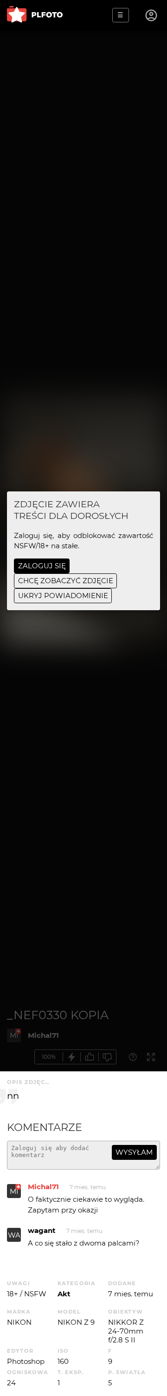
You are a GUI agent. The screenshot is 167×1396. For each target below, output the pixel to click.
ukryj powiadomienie (63, 595)
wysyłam (134, 1152)
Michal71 (43, 1186)
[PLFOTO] (35, 15)
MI (14, 1191)
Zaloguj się (42, 565)
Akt (64, 1293)
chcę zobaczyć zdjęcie (65, 580)
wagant (42, 1230)
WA (14, 1235)
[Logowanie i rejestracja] (152, 15)
